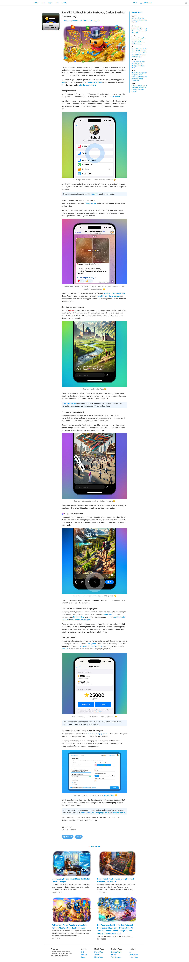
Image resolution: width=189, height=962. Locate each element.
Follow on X (147, 3)
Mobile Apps (99, 949)
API (57, 3)
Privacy (84, 954)
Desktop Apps (116, 949)
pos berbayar (107, 614)
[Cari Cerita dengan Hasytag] (94, 354)
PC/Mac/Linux (116, 952)
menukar (65, 649)
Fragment (92, 644)
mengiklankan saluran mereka (108, 296)
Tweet (79, 837)
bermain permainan (115, 97)
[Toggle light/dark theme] (186, 3)
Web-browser (116, 957)
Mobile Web (98, 957)
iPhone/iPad (98, 952)
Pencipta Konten (119, 813)
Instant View (134, 957)
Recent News (137, 12)
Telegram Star (90, 203)
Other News (94, 846)
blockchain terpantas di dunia (91, 646)
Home (36, 3)
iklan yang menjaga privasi (98, 734)
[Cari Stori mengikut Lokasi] (94, 466)
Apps (50, 3)
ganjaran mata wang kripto (114, 293)
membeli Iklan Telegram (81, 620)
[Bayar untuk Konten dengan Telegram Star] (94, 251)
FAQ (43, 3)
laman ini (94, 194)
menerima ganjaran (94, 82)
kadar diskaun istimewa (87, 85)
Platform (133, 949)
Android (97, 954)
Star (63, 82)
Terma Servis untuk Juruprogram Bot (94, 813)
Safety (64, 3)
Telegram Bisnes (69, 403)
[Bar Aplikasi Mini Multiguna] (94, 145)
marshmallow (109, 795)
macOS (114, 954)
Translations (134, 954)
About (83, 949)
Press (83, 957)
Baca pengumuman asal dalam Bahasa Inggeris (82, 20)
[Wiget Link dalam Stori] (94, 561)
